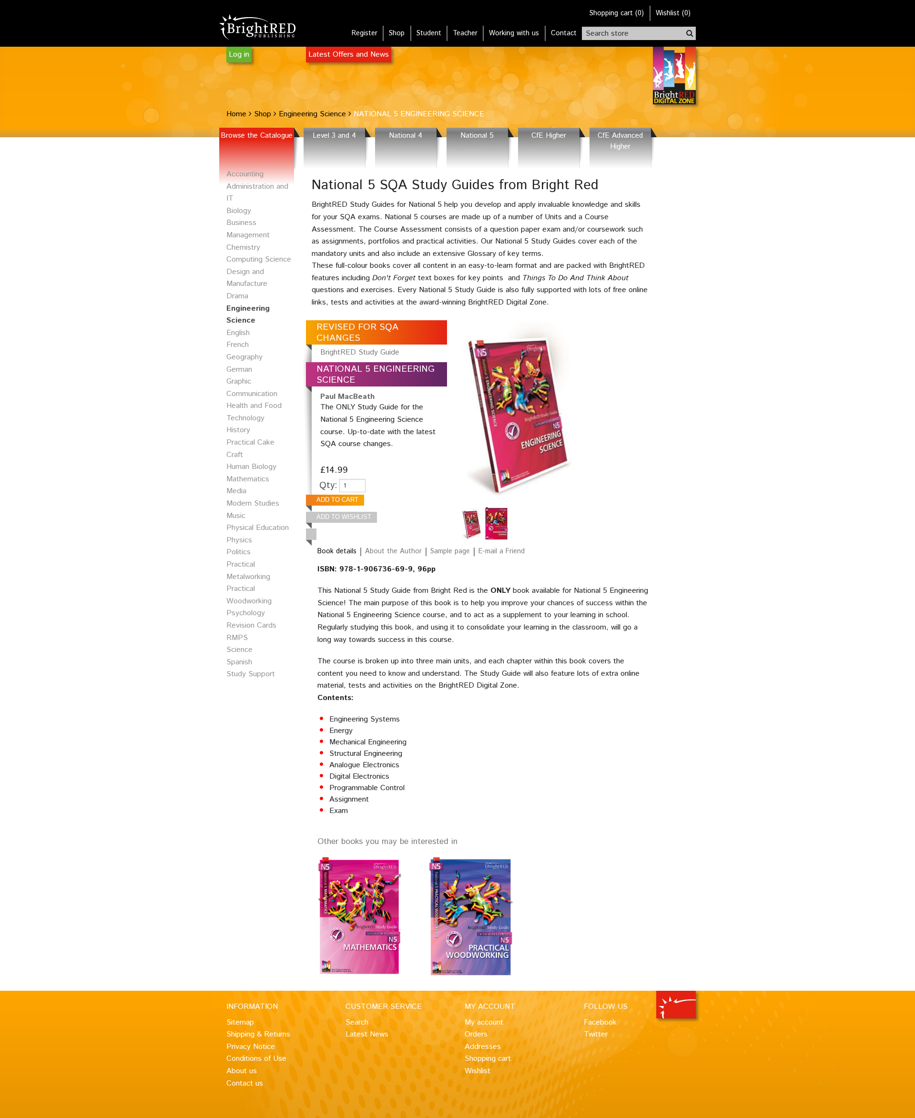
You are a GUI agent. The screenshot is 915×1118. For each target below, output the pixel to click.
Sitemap (240, 1022)
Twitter (596, 1034)
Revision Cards (251, 625)
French (237, 344)
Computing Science (258, 259)
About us (241, 1071)
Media (236, 491)
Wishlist (477, 1071)
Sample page (450, 552)
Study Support (250, 674)
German (239, 369)
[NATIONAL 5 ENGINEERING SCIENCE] (473, 523)
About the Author (393, 552)
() (617, 13)
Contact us (244, 1083)
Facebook (600, 1022)
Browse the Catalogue (257, 136)
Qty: (328, 485)
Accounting (245, 174)
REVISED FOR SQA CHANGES (357, 333)
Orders (476, 1034)
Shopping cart (488, 1058)
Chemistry (243, 247)
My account (484, 1022)
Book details (336, 552)
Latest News (367, 1034)
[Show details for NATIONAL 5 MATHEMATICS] (372, 916)
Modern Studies (252, 503)
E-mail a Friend (501, 552)
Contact (564, 33)
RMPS (237, 637)
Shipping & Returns (258, 1034)
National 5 (477, 136)
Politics (238, 552)
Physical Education (257, 527)
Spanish (239, 662)
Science (239, 649)
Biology (238, 210)
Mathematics (247, 479)
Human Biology (251, 466)
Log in (239, 54)
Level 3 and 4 (334, 136)
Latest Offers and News (348, 54)
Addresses (483, 1046)
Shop (397, 33)
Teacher (465, 33)
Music (235, 515)
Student (429, 33)
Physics (239, 540)
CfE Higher (548, 136)
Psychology (245, 613)
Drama (237, 296)
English (238, 332)
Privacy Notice (250, 1046)
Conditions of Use (256, 1058)
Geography (244, 357)
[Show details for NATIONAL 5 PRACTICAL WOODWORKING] (483, 916)
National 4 (405, 136)
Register (364, 33)
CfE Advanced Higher (620, 141)
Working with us (514, 33)
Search (357, 1022)
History (238, 430)
